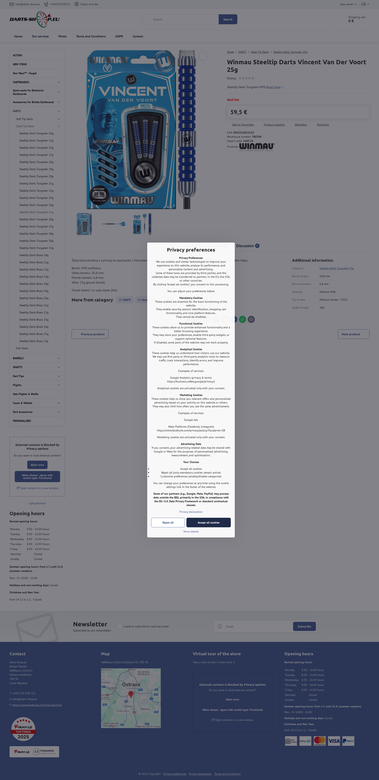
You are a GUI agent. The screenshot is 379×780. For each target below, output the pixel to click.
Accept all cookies (208, 522)
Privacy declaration (191, 512)
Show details (191, 531)
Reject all (168, 522)
